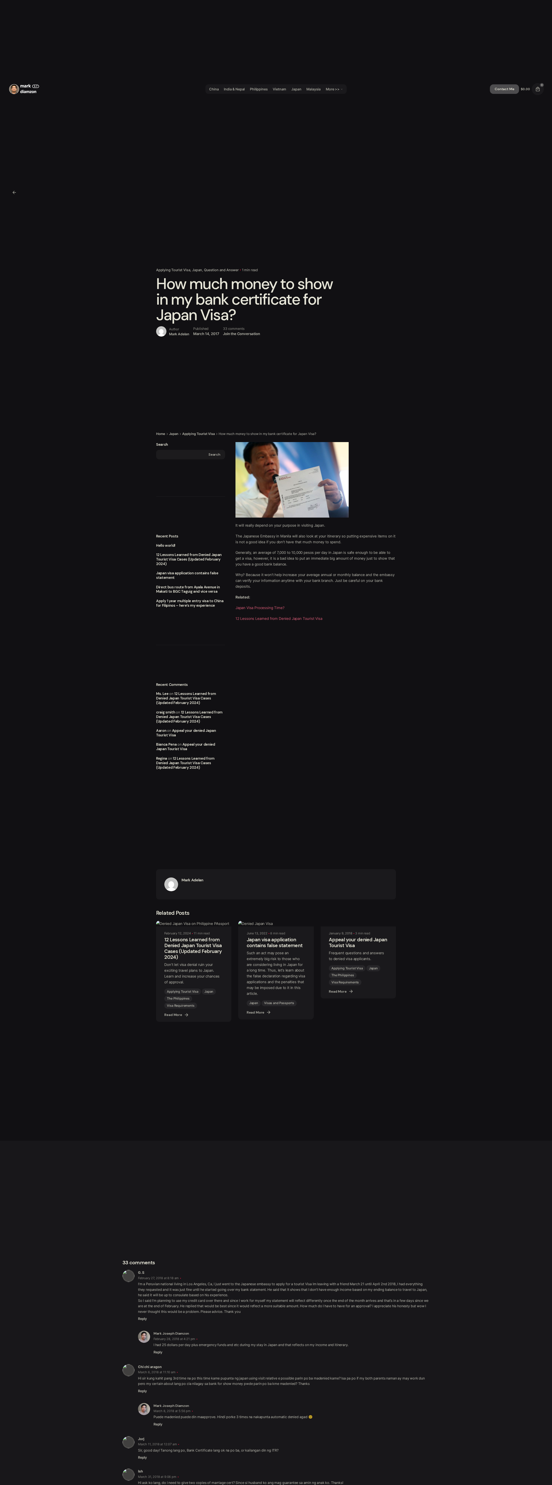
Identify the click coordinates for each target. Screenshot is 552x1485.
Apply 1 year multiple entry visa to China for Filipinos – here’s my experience (189, 603)
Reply (142, 1319)
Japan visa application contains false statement (187, 575)
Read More (173, 1015)
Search (162, 444)
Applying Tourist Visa (173, 270)
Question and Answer (221, 270)
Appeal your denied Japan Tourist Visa (186, 732)
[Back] (14, 192)
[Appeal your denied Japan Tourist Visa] (358, 924)
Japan (197, 270)
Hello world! (165, 545)
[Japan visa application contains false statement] (276, 924)
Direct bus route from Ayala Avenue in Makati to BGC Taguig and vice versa (188, 589)
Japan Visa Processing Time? (259, 608)
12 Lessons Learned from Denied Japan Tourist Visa (278, 618)
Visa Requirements (180, 1005)
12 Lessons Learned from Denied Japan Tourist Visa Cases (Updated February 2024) (189, 559)
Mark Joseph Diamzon (171, 1333)
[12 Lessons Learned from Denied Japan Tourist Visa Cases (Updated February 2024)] (193, 924)
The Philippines (178, 998)
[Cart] (538, 89)
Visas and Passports (279, 1003)
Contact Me (504, 89)
